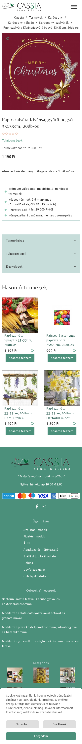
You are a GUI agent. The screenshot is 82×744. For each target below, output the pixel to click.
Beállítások (59, 724)
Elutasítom (22, 724)
